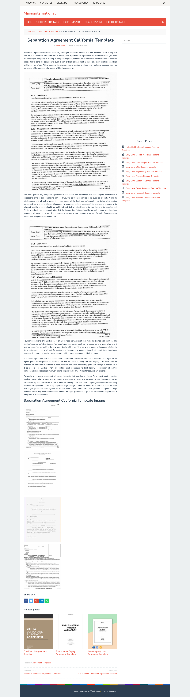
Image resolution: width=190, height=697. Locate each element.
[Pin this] (36, 601)
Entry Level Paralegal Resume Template (142, 192)
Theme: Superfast (109, 690)
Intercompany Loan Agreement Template (98, 652)
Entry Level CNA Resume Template (140, 166)
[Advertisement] (144, 91)
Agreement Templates (42, 662)
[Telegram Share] (41, 601)
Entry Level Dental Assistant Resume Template (145, 188)
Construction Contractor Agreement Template (98, 672)
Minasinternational (40, 13)
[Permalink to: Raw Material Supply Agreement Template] (70, 631)
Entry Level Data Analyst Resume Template (144, 162)
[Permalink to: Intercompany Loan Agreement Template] (102, 631)
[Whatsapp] (47, 601)
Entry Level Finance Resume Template (142, 176)
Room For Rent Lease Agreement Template (42, 672)
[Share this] (26, 601)
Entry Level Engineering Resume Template (143, 171)
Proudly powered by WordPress (86, 690)
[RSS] (164, 3)
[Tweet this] (31, 601)
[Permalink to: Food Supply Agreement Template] (38, 631)
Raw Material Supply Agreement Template (66, 652)
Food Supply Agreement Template (35, 652)
